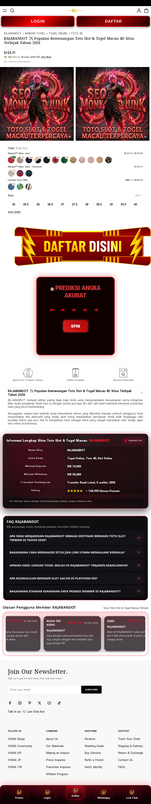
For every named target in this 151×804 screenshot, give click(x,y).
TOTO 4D (77, 33)
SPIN (75, 326)
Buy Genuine (93, 753)
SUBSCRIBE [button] (91, 689)
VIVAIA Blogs (16, 739)
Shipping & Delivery (130, 746)
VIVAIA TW (15, 767)
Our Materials (55, 746)
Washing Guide (94, 746)
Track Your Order (129, 739)
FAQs (121, 767)
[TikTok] (61, 703)
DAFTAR (113, 21)
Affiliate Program (57, 774)
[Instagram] (22, 703)
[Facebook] (12, 703)
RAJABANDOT (13, 33)
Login (47, 797)
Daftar (75, 796)
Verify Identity (93, 767)
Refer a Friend (94, 760)
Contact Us (125, 760)
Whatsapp (104, 797)
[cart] (146, 10)
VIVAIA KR (14, 753)
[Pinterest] (31, 703)
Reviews (90, 739)
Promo (19, 797)
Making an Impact (57, 753)
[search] (12, 10)
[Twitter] (41, 703)
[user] (138, 10)
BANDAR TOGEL (35, 33)
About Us (52, 739)
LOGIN (38, 21)
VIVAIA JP (14, 760)
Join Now (46, 57)
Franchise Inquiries (58, 767)
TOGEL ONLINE (58, 33)
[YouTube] (51, 703)
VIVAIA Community (20, 746)
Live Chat (132, 797)
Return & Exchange (130, 753)
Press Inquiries (55, 760)
